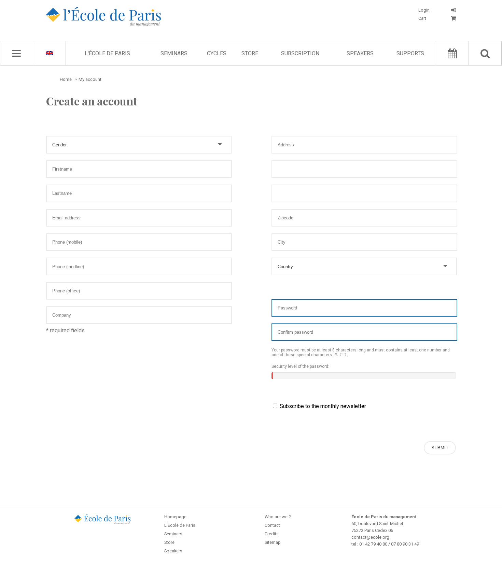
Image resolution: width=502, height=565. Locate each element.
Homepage (175, 516)
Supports (410, 53)
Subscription (300, 53)
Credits (272, 533)
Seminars (174, 53)
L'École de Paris (107, 53)
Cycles (216, 53)
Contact (272, 525)
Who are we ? (278, 516)
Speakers (360, 53)
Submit (439, 447)
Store (249, 53)
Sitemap (273, 542)
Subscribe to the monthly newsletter (322, 406)
